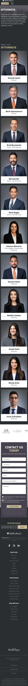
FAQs (14, 565)
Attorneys (14, 558)
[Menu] (12, 3)
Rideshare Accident (14, 591)
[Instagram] (14, 545)
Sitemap (14, 673)
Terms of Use (14, 669)
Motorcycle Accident (14, 586)
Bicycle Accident (14, 588)
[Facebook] (9, 545)
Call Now (5, 3)
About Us (14, 555)
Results (14, 568)
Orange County (14, 619)
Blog (14, 563)
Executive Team (14, 560)
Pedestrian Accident (14, 593)
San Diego (14, 614)
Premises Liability (14, 596)
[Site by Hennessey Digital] (14, 650)
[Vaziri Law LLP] (8, 0)
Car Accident (14, 580)
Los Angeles (14, 606)
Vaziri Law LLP (18, 658)
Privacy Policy (9, 498)
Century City (14, 609)
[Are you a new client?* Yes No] (14, 481)
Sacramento (14, 616)
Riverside (14, 611)
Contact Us (14, 573)
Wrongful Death (14, 598)
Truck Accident (14, 583)
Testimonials (14, 570)
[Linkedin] (18, 545)
